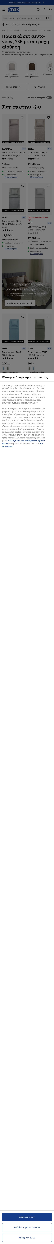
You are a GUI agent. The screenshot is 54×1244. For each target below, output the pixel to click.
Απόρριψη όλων (27, 1237)
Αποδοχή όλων (27, 1217)
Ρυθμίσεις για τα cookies (27, 1227)
